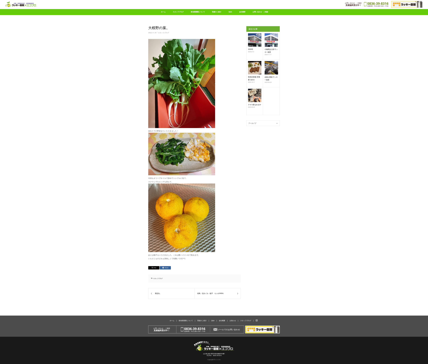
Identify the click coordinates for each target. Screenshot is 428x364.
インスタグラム (257, 320)
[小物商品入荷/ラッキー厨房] (271, 40)
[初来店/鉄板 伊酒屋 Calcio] (254, 67)
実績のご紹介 (216, 12)
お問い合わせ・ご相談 (260, 12)
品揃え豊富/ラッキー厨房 (271, 78)
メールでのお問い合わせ (229, 329)
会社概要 (242, 12)
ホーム (163, 12)
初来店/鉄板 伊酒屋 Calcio (254, 78)
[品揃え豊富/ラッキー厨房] (271, 67)
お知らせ (233, 320)
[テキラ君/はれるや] (254, 95)
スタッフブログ (178, 12)
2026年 (250, 49)
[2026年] (254, 40)
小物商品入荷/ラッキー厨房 (271, 50)
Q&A (230, 12)
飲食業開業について (198, 12)
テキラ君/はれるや (254, 105)
